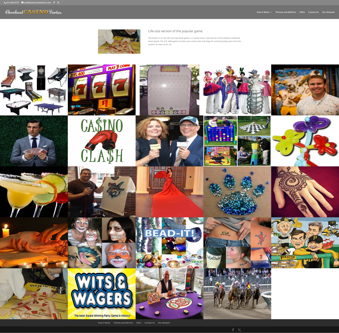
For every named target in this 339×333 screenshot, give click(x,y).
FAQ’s (302, 12)
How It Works (263, 12)
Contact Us (313, 12)
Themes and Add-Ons (286, 12)
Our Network (328, 12)
